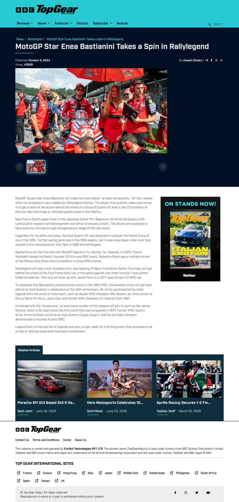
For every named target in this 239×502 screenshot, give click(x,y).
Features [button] (62, 23)
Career (67, 439)
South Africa (208, 472)
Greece (47, 472)
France (27, 472)
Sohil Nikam (95, 411)
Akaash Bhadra (192, 60)
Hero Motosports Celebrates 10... (115, 402)
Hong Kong (70, 472)
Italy (90, 472)
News (20, 39)
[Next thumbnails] (163, 167)
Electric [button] (82, 23)
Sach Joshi (25, 411)
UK (63, 480)
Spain (26, 480)
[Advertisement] (195, 126)
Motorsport (35, 39)
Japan (108, 472)
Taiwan (45, 480)
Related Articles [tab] (29, 350)
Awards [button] (122, 23)
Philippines (183, 472)
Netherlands (157, 472)
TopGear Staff (165, 411)
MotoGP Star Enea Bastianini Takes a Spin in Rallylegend (85, 39)
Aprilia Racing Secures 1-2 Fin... (183, 402)
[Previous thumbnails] (19, 167)
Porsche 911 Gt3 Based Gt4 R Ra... (46, 402)
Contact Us (22, 439)
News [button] (42, 23)
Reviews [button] (23, 23)
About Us (80, 439)
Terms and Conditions (45, 439)
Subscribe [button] (101, 23)
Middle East (130, 472)
